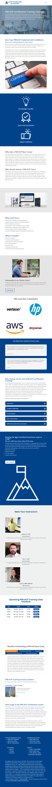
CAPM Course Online (12, 741)
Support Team (36, 751)
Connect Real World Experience (14, 653)
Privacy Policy (13, 780)
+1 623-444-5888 (36, 749)
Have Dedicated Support (31, 653)
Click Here (10, 290)
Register (36, 609)
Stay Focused (38, 651)
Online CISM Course (34, 739)
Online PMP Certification (13, 739)
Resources (11, 752)
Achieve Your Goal (11, 651)
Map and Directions (20, 692)
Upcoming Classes (11, 25)
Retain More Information (25, 651)
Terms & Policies (23, 779)
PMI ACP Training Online (13, 743)
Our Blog (11, 751)
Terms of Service (22, 780)
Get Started (10, 462)
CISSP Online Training (34, 741)
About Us (11, 749)
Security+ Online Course (35, 743)
